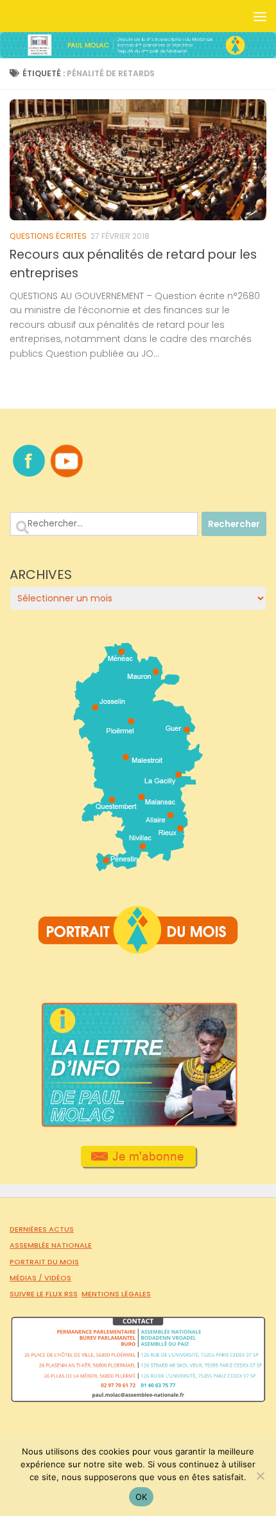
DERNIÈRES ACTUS (42, 1229)
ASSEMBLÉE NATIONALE (51, 1245)
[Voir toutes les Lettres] (138, 1124)
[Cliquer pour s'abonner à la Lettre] (138, 1164)
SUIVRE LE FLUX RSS (44, 1294)
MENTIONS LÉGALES (116, 1294)
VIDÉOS (57, 1278)
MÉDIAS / (27, 1278)
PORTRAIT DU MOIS (44, 1262)
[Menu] (260, 16)
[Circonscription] (138, 866)
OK (141, 1497)
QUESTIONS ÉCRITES (48, 236)
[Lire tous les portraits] (138, 948)
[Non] (260, 1475)
